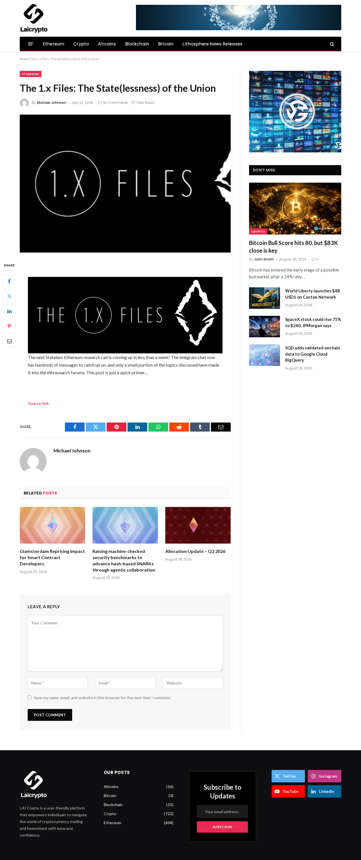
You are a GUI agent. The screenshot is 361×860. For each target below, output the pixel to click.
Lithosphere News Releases (212, 44)
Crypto (81, 44)
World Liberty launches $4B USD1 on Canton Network (312, 293)
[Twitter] (9, 296)
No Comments (115, 102)
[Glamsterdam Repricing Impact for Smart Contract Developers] (52, 525)
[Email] (9, 340)
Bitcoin (165, 44)
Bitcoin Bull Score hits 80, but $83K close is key (293, 246)
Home (24, 59)
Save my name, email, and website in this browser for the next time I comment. (102, 697)
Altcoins (107, 44)
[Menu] (30, 44)
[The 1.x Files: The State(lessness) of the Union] (125, 184)
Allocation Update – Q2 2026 (195, 551)
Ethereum (53, 44)
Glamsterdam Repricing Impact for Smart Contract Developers (52, 557)
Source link (38, 403)
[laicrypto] (34, 18)
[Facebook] (9, 281)
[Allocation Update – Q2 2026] (198, 525)
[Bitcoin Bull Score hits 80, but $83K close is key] (295, 209)
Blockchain (137, 44)
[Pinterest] (9, 326)
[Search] (331, 44)
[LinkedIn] (9, 311)
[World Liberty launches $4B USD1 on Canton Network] (264, 298)
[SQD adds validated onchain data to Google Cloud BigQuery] (264, 355)
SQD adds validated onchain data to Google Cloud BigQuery (312, 353)
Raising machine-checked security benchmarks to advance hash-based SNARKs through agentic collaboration (124, 560)
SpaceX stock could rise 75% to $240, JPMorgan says (313, 322)
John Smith (264, 259)
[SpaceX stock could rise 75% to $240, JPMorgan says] (264, 326)
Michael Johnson (51, 102)
